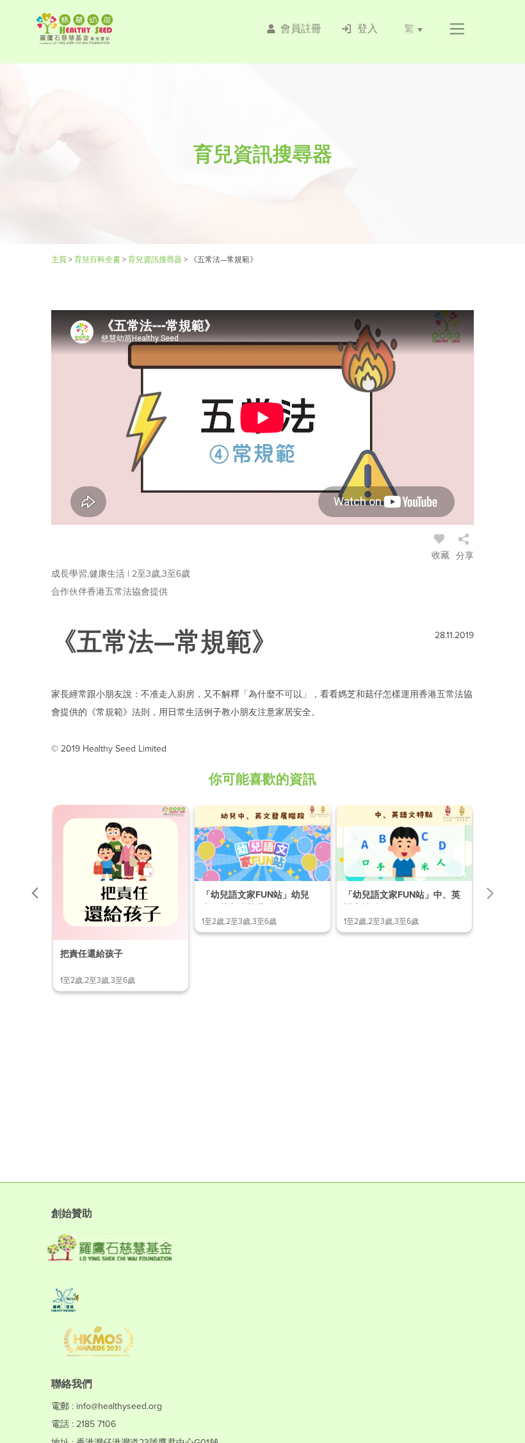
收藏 (440, 554)
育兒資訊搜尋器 (156, 259)
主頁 (60, 259)
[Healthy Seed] (111, 28)
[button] (457, 29)
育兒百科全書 (98, 259)
